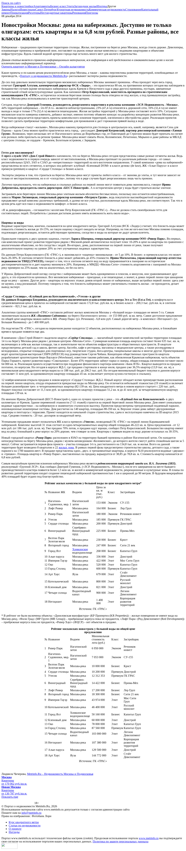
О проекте (15, 828)
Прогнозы (92, 12)
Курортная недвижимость (73, 9)
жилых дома (66, 447)
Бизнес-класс (58, 6)
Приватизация (19, 12)
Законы (6, 9)
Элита (70, 6)
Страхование (133, 9)
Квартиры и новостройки (17, 6)
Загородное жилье (85, 6)
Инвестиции (27, 9)
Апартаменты (41, 6)
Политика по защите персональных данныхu (120, 841)
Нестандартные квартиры (56, 12)
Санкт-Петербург (46, 9)
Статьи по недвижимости (25, 825)
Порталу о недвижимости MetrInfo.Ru (43, 76)
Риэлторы (34, 12)
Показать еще (9, 796)
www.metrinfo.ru (149, 838)
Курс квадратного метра (24, 822)
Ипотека (102, 6)
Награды (14, 832)
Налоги (15, 9)
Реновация (79, 12)
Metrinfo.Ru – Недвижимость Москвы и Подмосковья (60, 773)
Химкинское (80, 549)
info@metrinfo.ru (31, 812)
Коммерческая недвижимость (107, 9)
